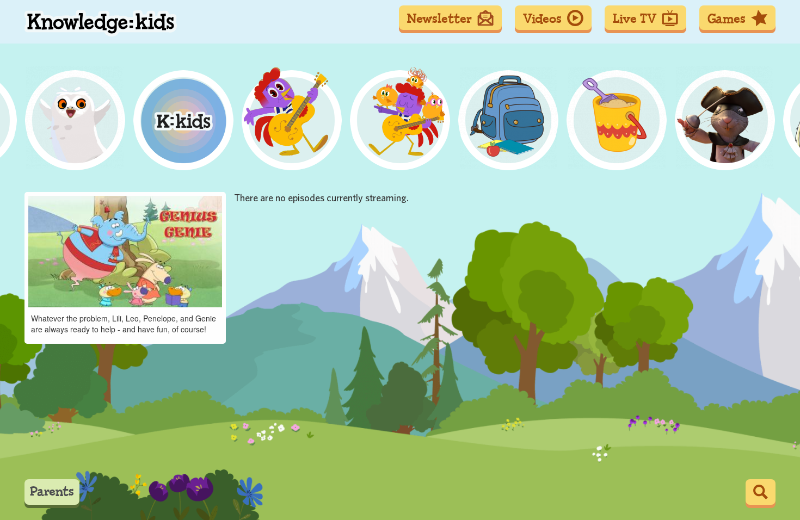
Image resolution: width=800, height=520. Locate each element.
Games (726, 19)
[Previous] (20, 105)
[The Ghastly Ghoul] (559, 105)
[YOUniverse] (728, 105)
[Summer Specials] (221, 105)
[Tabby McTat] (643, 105)
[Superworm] (474, 105)
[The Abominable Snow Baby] (390, 105)
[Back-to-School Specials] (137, 105)
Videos (542, 19)
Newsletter (439, 19)
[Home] (100, 23)
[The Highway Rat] (306, 105)
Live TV (634, 19)
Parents (52, 491)
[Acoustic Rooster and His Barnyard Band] (53, 105)
